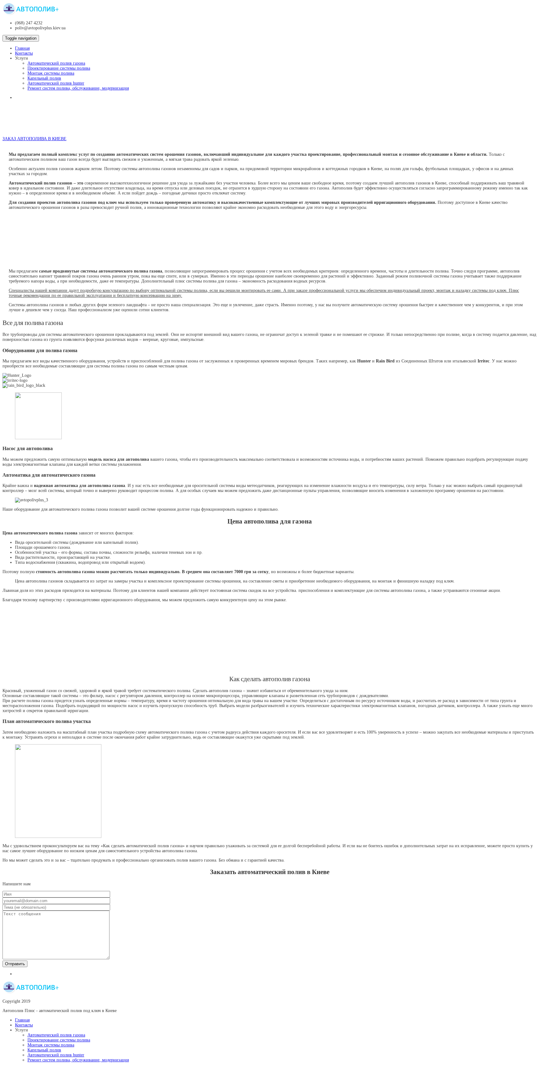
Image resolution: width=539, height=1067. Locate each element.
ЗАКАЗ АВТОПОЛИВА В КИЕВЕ (34, 138)
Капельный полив (44, 78)
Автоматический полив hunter (55, 83)
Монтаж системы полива (50, 73)
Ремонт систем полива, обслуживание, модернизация (78, 88)
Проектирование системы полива (58, 68)
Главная (22, 48)
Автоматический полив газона (56, 63)
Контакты (24, 53)
